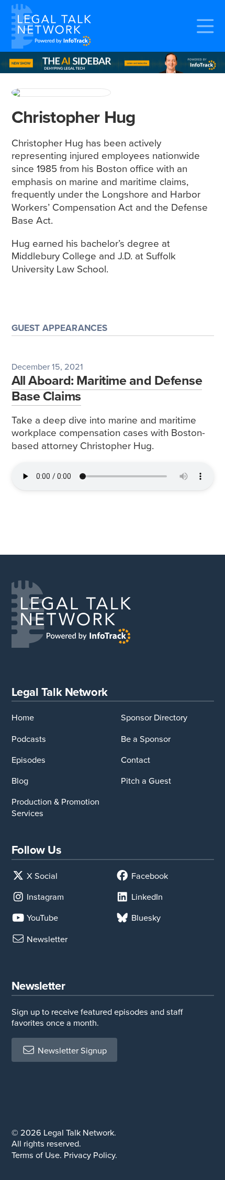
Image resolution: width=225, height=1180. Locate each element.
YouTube (41, 917)
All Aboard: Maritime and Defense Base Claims (107, 388)
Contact (135, 759)
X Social (41, 875)
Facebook (148, 875)
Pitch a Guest (146, 780)
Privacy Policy (89, 1155)
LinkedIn (146, 896)
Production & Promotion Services (55, 806)
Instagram (44, 896)
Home (23, 717)
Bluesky (145, 917)
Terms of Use (36, 1155)
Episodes (29, 759)
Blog (20, 780)
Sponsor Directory (154, 717)
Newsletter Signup (71, 1050)
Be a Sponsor (146, 738)
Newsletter (46, 939)
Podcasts (29, 738)
